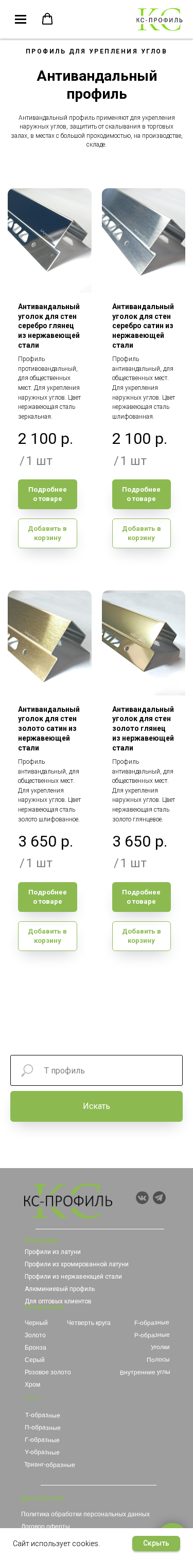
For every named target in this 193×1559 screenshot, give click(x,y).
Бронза (35, 1347)
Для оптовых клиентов (58, 1301)
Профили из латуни (53, 1252)
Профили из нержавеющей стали (73, 1276)
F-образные (151, 1323)
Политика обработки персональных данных (85, 1514)
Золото (35, 1335)
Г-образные (41, 1440)
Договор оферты (45, 1526)
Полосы (158, 1360)
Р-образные (151, 1335)
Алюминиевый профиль (60, 1289)
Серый (35, 1360)
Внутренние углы (144, 1372)
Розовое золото (48, 1372)
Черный (36, 1323)
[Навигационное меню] (20, 19)
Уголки (159, 1347)
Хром (32, 1384)
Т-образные (42, 1415)
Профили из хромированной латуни (77, 1264)
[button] (47, 19)
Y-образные (41, 1452)
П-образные (43, 1427)
